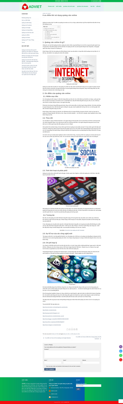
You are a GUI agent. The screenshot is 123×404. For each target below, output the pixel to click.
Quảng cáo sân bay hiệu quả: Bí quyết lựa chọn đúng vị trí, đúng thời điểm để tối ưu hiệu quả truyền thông (30, 51)
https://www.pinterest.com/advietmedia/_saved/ (53, 316)
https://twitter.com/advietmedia (49, 310)
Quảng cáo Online (82, 6)
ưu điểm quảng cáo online (75, 333)
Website (84, 360)
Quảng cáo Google (26, 27)
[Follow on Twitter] (94, 1)
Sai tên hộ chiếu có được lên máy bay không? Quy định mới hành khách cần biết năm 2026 (29, 67)
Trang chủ (51, 6)
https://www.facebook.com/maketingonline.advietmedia (55, 307)
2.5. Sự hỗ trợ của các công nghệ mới (52, 37)
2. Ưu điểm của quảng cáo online (50, 30)
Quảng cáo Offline (69, 6)
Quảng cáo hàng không (27, 30)
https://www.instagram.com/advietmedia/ (52, 324)
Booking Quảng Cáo (26, 17)
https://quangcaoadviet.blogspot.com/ (51, 313)
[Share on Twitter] (70, 329)
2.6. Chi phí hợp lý (48, 38)
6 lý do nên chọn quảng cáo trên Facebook (74, 230)
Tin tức (92, 6)
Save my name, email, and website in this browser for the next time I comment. (63, 366)
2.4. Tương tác (48, 35)
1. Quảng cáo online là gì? (48, 28)
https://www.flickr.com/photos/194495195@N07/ (53, 322)
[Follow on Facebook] (92, 1)
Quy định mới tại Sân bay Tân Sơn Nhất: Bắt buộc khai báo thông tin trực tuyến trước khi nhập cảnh (30, 73)
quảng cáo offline (26, 35)
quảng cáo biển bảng (26, 22)
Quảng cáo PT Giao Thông (28, 40)
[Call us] (98, 1)
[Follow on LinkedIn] (100, 1)
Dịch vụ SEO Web (26, 20)
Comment (46, 349)
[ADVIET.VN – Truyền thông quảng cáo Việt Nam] (32, 6)
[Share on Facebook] (67, 329)
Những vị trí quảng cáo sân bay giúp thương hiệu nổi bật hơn (30, 56)
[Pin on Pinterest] (74, 329)
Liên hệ (98, 6)
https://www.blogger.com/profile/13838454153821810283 (56, 319)
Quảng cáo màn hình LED (28, 32)
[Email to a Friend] (72, 329)
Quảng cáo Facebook (27, 25)
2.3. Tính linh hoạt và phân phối (51, 34)
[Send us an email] (96, 1)
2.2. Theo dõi (47, 33)
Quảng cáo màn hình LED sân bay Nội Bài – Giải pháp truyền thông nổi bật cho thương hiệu (30, 61)
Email (64, 360)
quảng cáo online (66, 333)
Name (45, 360)
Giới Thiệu (59, 6)
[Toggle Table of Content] (58, 27)
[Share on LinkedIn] (77, 329)
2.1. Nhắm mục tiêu (49, 31)
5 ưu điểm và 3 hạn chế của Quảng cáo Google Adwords (58, 338)
